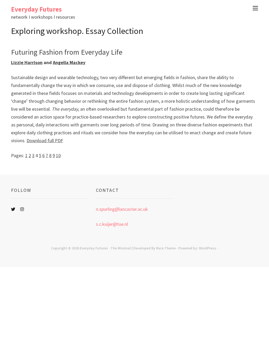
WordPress (207, 248)
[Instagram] (22, 209)
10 (58, 155)
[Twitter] (13, 209)
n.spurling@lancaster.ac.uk (122, 209)
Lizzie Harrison (27, 62)
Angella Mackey (69, 62)
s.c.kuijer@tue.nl (112, 224)
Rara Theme (166, 248)
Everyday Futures (36, 9)
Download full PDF (45, 140)
